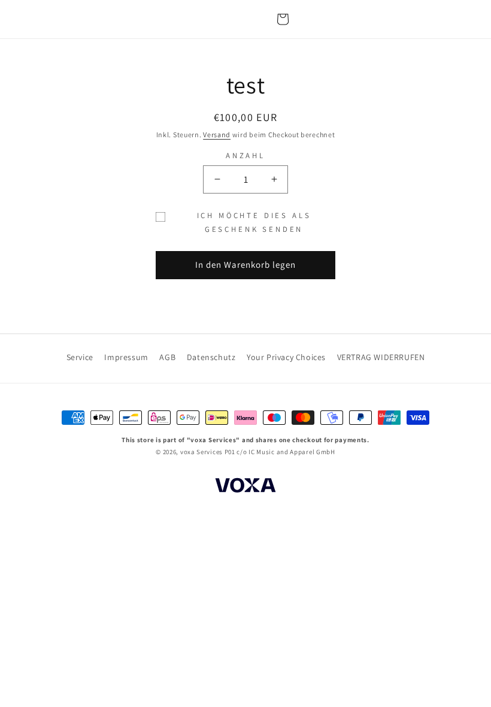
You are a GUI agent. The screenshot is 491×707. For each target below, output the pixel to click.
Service (79, 357)
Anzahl (245, 155)
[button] (282, 19)
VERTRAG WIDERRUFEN (381, 357)
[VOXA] (245, 487)
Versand (217, 134)
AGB (167, 357)
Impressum (126, 357)
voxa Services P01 (207, 452)
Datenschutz (211, 357)
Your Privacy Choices (286, 357)
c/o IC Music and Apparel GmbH (286, 452)
